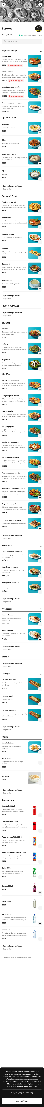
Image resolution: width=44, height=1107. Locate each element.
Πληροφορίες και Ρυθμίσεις (22, 1093)
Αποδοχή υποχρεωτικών (26, 1086)
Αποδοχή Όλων (22, 1101)
